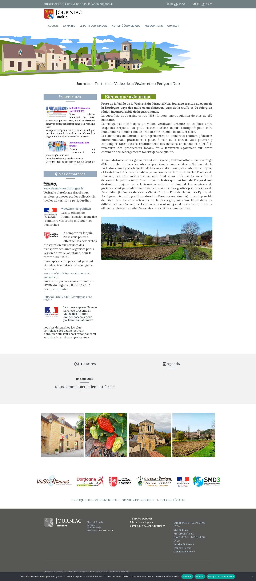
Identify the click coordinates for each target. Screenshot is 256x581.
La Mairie (69, 25)
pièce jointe (58, 289)
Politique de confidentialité (148, 526)
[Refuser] (252, 576)
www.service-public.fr (76, 208)
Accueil (53, 25)
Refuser (200, 576)
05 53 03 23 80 (106, 530)
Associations (154, 25)
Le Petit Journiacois (93, 25)
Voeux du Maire (77, 154)
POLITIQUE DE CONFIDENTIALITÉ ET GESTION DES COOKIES (112, 500)
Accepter (187, 576)
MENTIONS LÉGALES (171, 500)
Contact (173, 25)
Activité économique (126, 25)
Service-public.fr (142, 518)
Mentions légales (142, 522)
